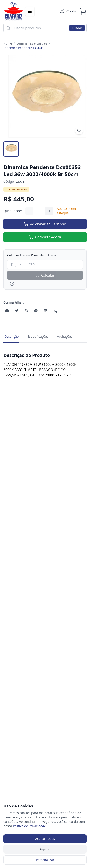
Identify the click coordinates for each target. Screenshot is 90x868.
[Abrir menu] (29, 11)
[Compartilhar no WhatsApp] (26, 310)
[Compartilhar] (55, 310)
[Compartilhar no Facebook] (6, 310)
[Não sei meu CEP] (45, 283)
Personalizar (45, 860)
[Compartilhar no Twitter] (16, 310)
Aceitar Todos (45, 839)
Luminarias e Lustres (32, 43)
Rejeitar (45, 849)
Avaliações (64, 336)
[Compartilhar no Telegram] (35, 310)
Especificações (37, 336)
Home (7, 43)
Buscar (77, 28)
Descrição (11, 336)
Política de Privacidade (29, 826)
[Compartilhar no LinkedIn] (45, 310)
